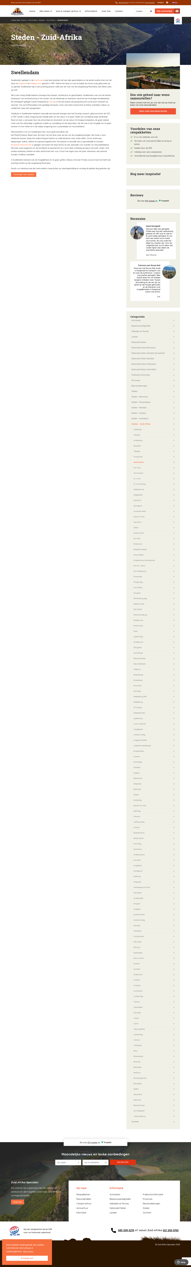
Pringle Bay (138, 582)
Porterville (138, 577)
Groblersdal (138, 898)
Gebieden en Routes (140, 331)
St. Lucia (137, 478)
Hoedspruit (138, 871)
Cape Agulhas (139, 1029)
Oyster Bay (138, 637)
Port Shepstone (140, 571)
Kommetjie (138, 762)
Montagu (137, 691)
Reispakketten (83, 1194)
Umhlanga (138, 429)
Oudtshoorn (138, 642)
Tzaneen (137, 435)
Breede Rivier (139, 833)
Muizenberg (138, 675)
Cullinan (137, 980)
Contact (160, 3)
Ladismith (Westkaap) (142, 746)
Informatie (90, 11)
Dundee (137, 969)
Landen (134, 337)
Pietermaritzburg (140, 615)
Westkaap (38, 80)
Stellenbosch (35, 83)
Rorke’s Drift (139, 533)
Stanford (137, 500)
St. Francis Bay (140, 484)
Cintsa (136, 1018)
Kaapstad (22, 83)
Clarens (137, 1002)
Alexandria (138, 1094)
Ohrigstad (138, 647)
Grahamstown (139, 855)
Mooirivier (138, 686)
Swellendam (139, 462)
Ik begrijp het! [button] (27, 1258)
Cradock (137, 985)
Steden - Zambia (138, 413)
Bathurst (137, 1073)
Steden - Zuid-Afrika (47, 20)
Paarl (136, 631)
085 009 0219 (126, 1230)
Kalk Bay (137, 811)
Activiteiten (136, 320)
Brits (135, 1051)
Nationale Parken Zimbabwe (143, 364)
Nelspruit (137, 669)
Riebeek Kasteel (140, 549)
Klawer (136, 795)
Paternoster (138, 626)
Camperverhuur (84, 1203)
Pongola (137, 593)
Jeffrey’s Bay (139, 822)
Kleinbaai (137, 789)
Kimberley (138, 800)
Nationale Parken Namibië (142, 358)
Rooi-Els (137, 538)
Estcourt (137, 947)
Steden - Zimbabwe (139, 418)
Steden (134, 391)
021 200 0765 (171, 1230)
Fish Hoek (137, 942)
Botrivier (137, 1062)
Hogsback (138, 865)
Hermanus (138, 849)
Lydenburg (138, 718)
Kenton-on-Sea (140, 805)
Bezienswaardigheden (140, 326)
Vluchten (135, 1121)
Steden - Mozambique (140, 402)
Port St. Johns (139, 566)
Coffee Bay (138, 996)
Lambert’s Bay (139, 735)
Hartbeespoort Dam (142, 887)
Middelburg (138, 702)
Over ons (17, 1202)
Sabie (136, 527)
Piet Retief (138, 609)
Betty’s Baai (138, 838)
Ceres (136, 1024)
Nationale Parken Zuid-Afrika (143, 369)
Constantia (138, 991)
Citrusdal (137, 1013)
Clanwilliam (138, 1007)
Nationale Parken (138, 342)
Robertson (138, 544)
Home (32, 11)
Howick (136, 827)
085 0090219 (123, 3)
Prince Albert (139, 555)
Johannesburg (139, 1116)
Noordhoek (138, 653)
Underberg (138, 440)
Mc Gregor (138, 707)
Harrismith (138, 893)
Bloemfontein (139, 1105)
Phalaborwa (138, 620)
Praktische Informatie (140, 375)
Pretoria (137, 816)
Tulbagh (137, 451)
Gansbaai (137, 931)
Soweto (137, 756)
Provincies (135, 380)
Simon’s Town (139, 517)
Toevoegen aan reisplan (23, 174)
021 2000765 (150, 3)
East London (139, 958)
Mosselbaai (138, 680)
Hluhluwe (137, 876)
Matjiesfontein (139, 713)
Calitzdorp (138, 1045)
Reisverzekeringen (139, 386)
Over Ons (106, 11)
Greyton (137, 904)
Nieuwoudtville (140, 658)
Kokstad (137, 767)
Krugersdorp (139, 751)
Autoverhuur (82, 1208)
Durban (137, 964)
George (52, 102)
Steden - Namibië (138, 407)
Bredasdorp (138, 1056)
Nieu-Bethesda (140, 664)
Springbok (138, 506)
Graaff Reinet (139, 914)
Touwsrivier (138, 457)
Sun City (137, 468)
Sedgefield (138, 495)
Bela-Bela (137, 1067)
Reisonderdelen (83, 1199)
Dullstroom (138, 974)
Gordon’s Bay (139, 920)
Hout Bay (137, 844)
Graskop (137, 909)
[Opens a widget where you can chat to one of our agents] (181, 1262)
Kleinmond (138, 778)
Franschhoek (139, 936)
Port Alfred (138, 587)
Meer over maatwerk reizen (153, 111)
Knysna (137, 773)
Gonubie (137, 860)
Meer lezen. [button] (28, 1251)
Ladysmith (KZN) (140, 740)
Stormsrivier (138, 473)
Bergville (137, 446)
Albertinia (137, 1100)
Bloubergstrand (140, 1078)
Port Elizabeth (139, 1111)
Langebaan (138, 729)
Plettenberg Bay (140, 598)
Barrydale (138, 1083)
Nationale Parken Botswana (143, 348)
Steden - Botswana (139, 397)
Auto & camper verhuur (67, 11)
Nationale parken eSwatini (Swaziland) (148, 353)
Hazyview (137, 882)
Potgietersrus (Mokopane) (144, 560)
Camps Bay (138, 1034)
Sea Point (137, 522)
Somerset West (140, 511)
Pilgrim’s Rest (139, 604)
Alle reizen (44, 11)
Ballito (136, 1089)
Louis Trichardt (140, 724)
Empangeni (138, 953)
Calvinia (137, 1040)
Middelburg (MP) (140, 696)
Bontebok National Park (21, 145)
